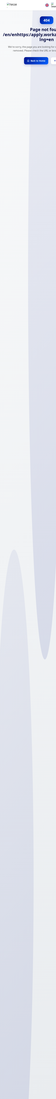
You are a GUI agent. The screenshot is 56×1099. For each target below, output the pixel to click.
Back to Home (38, 60)
